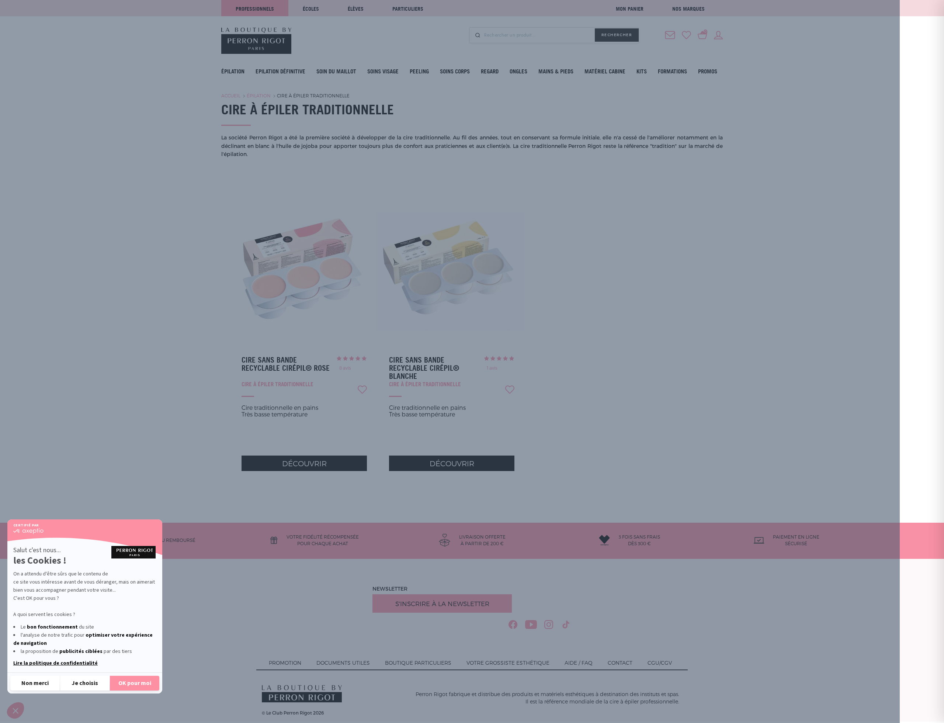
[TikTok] (566, 624)
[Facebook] (513, 624)
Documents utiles (343, 663)
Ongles (518, 71)
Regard (490, 71)
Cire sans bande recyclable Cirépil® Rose (286, 364)
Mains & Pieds (555, 71)
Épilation (232, 71)
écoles (311, 9)
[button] (15, 710)
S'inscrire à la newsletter (442, 603)
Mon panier (629, 9)
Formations (672, 71)
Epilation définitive (280, 71)
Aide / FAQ (579, 663)
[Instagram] (548, 624)
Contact (620, 663)
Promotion (285, 663)
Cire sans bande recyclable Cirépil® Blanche (424, 368)
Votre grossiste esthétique (507, 663)
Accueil (230, 95)
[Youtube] (531, 624)
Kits (641, 71)
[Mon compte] (718, 34)
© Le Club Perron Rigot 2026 (293, 712)
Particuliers (407, 9)
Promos (707, 71)
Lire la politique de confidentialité (55, 663)
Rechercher (616, 35)
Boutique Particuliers (418, 663)
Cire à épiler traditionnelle (313, 95)
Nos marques (688, 9)
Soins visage (383, 71)
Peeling (419, 71)
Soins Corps (455, 71)
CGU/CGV (660, 663)
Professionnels (255, 9)
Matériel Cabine (604, 71)
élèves (356, 9)
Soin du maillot (336, 71)
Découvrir (304, 463)
